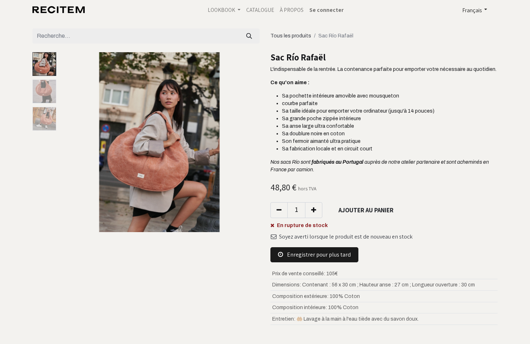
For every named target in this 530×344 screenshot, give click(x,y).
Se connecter (326, 9)
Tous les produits (290, 36)
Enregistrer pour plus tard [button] (318, 254)
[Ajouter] (313, 210)
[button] (74, 142)
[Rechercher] (249, 36)
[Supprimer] (279, 210)
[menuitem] (260, 10)
